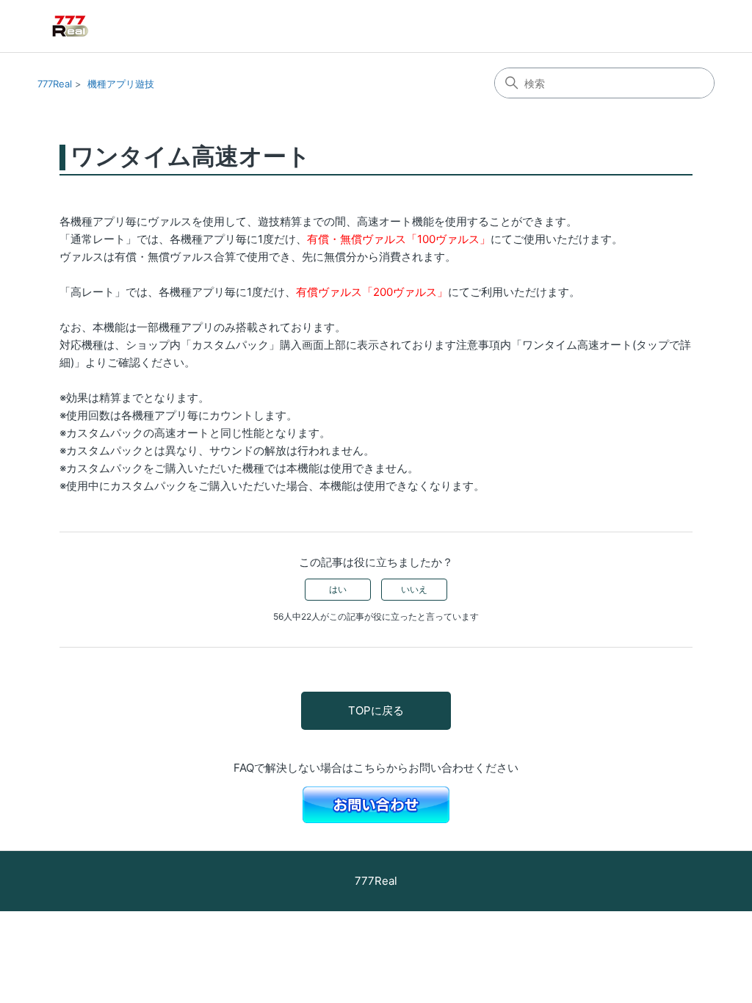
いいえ (414, 589)
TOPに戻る (376, 710)
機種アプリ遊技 (120, 84)
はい (338, 589)
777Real (54, 84)
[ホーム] (91, 26)
